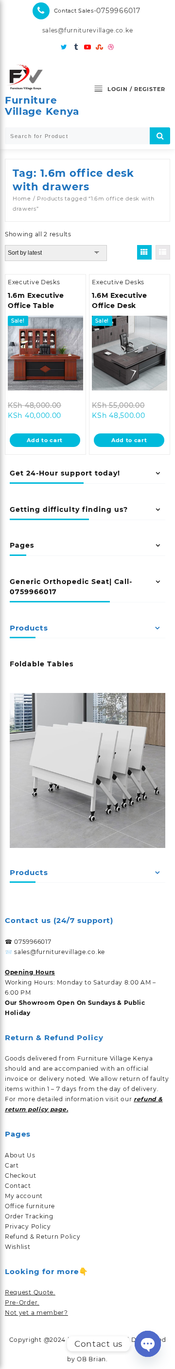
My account (24, 1196)
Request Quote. (30, 1292)
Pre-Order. (22, 1302)
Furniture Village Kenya (42, 105)
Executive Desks (34, 282)
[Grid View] (144, 252)
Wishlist (18, 1246)
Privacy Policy (28, 1226)
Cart (12, 1165)
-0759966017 (117, 10)
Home (22, 198)
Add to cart (45, 440)
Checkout (20, 1175)
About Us (20, 1155)
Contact (18, 1185)
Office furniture (30, 1206)
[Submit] (160, 135)
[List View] (163, 252)
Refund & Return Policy (42, 1236)
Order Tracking (29, 1216)
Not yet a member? (36, 1312)
